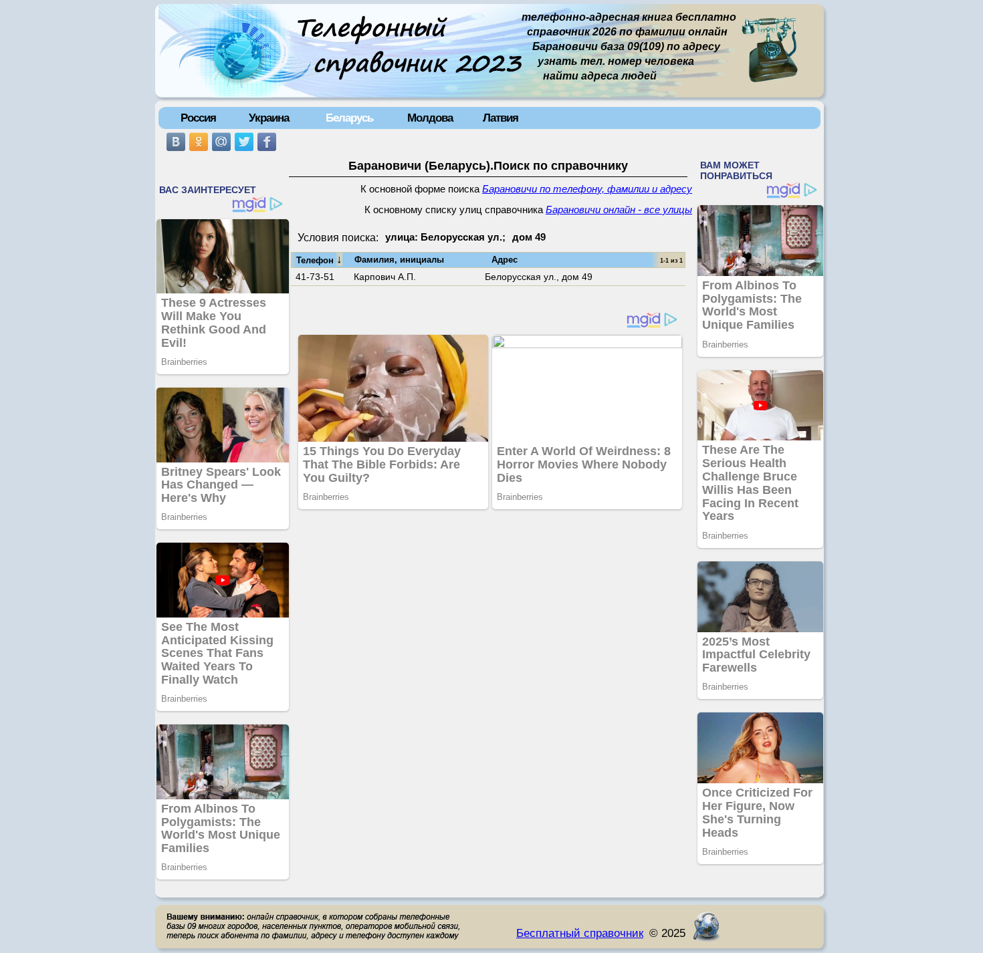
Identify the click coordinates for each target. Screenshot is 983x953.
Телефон (319, 259)
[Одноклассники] (198, 141)
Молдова (430, 117)
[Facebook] (266, 141)
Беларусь (349, 117)
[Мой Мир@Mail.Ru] (221, 141)
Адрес (505, 260)
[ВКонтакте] (176, 141)
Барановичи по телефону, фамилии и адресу (587, 189)
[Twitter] (244, 141)
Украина (269, 117)
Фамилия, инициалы (399, 260)
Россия (198, 117)
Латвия (500, 117)
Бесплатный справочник (579, 933)
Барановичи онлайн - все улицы (619, 210)
